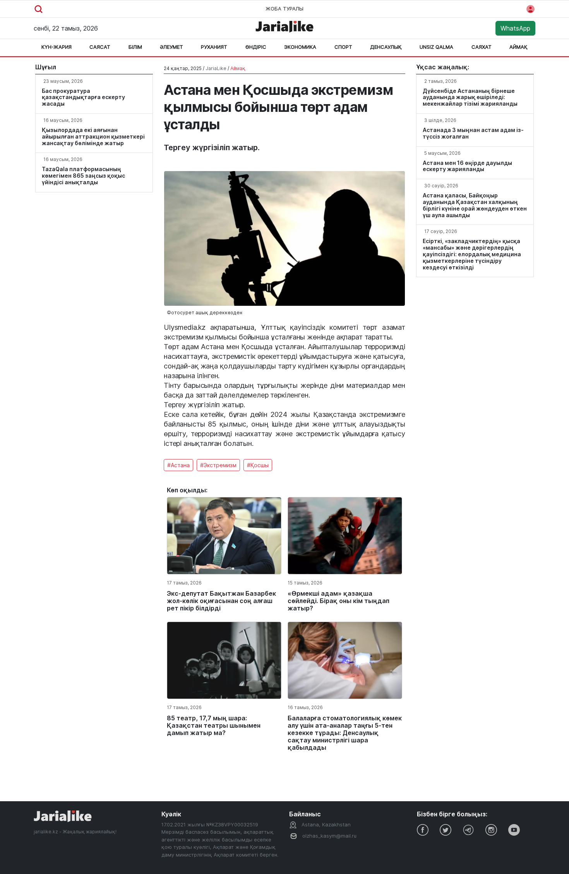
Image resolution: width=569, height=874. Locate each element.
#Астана (178, 465)
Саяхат (481, 47)
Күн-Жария (56, 47)
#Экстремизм (218, 465)
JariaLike (216, 68)
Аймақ (518, 47)
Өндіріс (255, 47)
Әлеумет (171, 47)
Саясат (99, 47)
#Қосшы (258, 465)
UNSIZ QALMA (436, 47)
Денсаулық (386, 47)
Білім (135, 47)
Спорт (343, 47)
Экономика (300, 47)
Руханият (214, 47)
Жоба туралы (284, 8)
